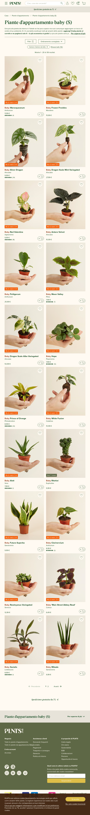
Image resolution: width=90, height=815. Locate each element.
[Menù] (6, 3)
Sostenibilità (66, 747)
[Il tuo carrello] (83, 3)
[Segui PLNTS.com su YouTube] (19, 773)
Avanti (56, 686)
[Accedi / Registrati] (67, 3)
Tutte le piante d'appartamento (16, 742)
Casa (6, 15)
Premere (64, 756)
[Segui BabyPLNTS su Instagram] (13, 767)
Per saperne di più (78, 33)
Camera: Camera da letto (37, 47)
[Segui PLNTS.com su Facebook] (7, 773)
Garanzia (36, 753)
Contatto (36, 745)
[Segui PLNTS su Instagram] (7, 767)
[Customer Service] (78, 3)
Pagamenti (37, 747)
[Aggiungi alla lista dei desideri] (40, 60)
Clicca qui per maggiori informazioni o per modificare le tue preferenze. (32, 805)
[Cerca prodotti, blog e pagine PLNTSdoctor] (61, 3)
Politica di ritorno (39, 756)
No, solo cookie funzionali (75, 804)
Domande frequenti (40, 742)
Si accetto (75, 799)
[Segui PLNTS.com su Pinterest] (13, 773)
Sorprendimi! (66, 780)
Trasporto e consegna (41, 750)
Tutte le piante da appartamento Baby (19, 745)
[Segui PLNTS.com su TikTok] (25, 773)
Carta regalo (66, 742)
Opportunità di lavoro (69, 759)
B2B (63, 750)
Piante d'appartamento (20, 15)
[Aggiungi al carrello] (41, 114)
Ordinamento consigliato (50, 41)
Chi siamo (65, 745)
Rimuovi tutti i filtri (57, 47)
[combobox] (45, 3)
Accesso (8, 753)
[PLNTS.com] (15, 3)
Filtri (29, 41)
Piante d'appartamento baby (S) (44, 15)
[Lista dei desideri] (72, 3)
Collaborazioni (66, 753)
